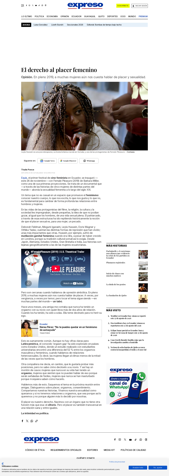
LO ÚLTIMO (26, 16)
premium (143, 16)
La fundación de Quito (116, 295)
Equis (24, 177)
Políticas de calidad (133, 450)
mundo (132, 16)
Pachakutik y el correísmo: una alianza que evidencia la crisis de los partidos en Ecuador (118, 254)
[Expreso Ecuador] (41, 442)
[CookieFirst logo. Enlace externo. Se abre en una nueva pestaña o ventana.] (3, 464)
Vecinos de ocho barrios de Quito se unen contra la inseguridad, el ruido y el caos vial (128, 348)
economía (52, 16)
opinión (64, 16)
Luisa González (41, 24)
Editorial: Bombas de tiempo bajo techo (104, 24)
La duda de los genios (116, 284)
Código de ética (35, 450)
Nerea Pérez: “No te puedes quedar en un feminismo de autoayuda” (68, 328)
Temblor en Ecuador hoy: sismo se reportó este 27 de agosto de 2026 (128, 317)
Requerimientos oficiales (66, 450)
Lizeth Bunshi (57, 24)
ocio (123, 16)
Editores (92, 450)
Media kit (109, 450)
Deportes (112, 16)
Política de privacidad (117, 462)
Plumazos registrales (115, 262)
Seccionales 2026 (75, 24)
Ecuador (76, 16)
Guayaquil (90, 16)
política (39, 16)
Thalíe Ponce (27, 170)
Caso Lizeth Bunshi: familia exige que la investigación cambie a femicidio (127, 341)
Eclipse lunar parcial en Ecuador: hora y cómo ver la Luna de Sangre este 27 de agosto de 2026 (129, 332)
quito (101, 16)
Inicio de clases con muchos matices (115, 274)
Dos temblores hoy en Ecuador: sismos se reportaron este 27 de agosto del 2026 (128, 324)
